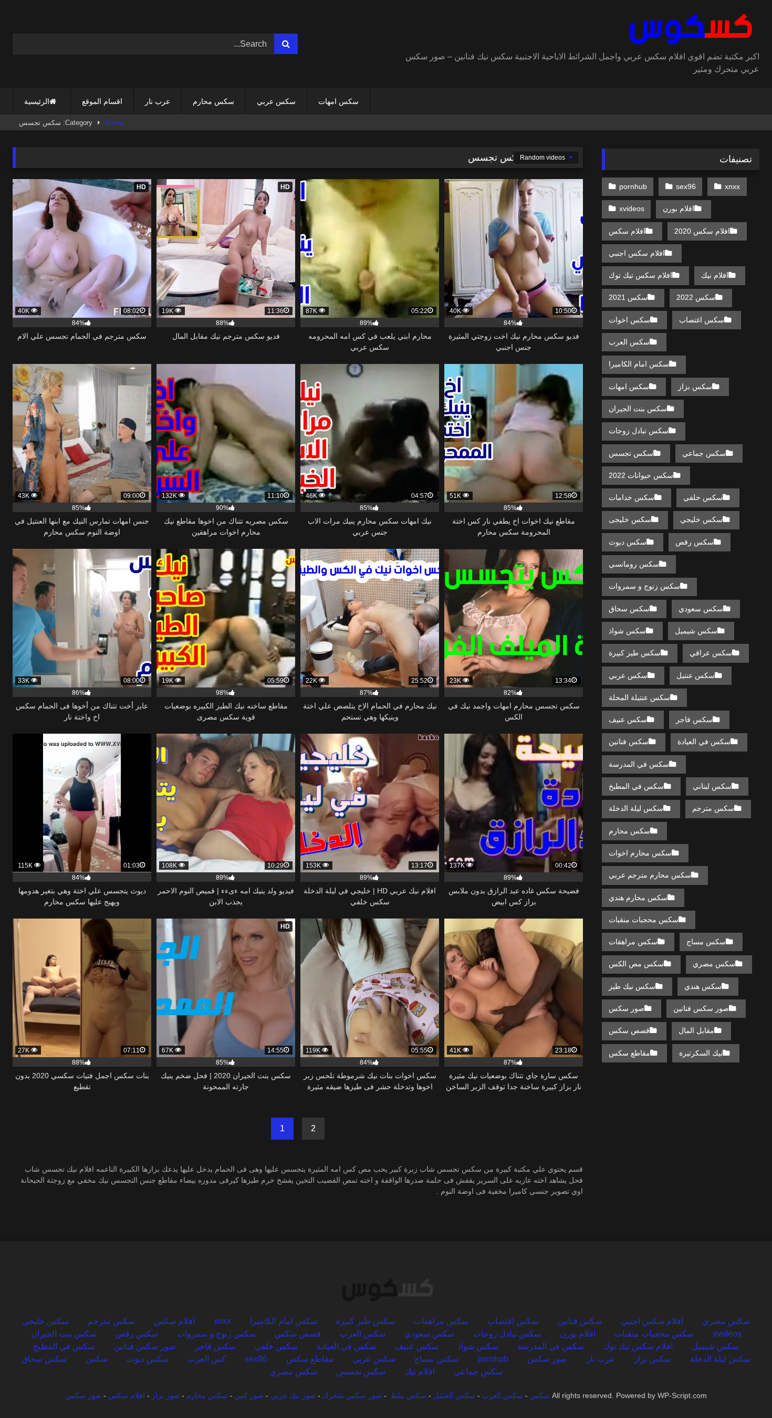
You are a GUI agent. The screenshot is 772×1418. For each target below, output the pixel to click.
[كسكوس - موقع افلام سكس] (688, 29)
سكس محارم (213, 101)
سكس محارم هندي (638, 897)
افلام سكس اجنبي (637, 253)
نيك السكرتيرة (701, 1053)
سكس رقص (694, 542)
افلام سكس (627, 231)
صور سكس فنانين (701, 1008)
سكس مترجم (713, 808)
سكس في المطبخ (636, 786)
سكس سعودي (701, 608)
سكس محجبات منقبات (644, 919)
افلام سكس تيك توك (640, 275)
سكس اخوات (629, 320)
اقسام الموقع (102, 101)
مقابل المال (696, 1030)
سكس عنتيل (695, 675)
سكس (97, 1358)
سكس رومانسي (634, 564)
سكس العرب (629, 342)
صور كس (249, 1395)
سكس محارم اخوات (640, 853)
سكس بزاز (695, 386)
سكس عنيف (628, 719)
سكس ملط (408, 1395)
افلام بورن (678, 208)
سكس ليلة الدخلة (636, 808)
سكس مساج (706, 941)
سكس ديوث (627, 542)
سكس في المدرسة (639, 764)
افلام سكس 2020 (702, 231)
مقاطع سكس (629, 1053)
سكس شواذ (627, 631)
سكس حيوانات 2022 (641, 475)
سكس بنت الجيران (638, 408)
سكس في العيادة (704, 741)
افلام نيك (714, 275)
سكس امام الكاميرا (639, 364)
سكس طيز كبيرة (635, 653)
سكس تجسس (631, 453)
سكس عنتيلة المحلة (639, 697)
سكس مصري (714, 964)
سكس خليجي (701, 519)
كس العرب (206, 1358)
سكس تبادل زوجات (639, 430)
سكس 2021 (628, 297)
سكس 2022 (695, 297)
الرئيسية (36, 101)
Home (114, 123)
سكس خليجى (630, 519)
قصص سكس (629, 1030)
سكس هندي (703, 986)
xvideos (631, 208)
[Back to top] (739, 1387)
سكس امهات (338, 101)
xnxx (732, 186)
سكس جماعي (704, 453)
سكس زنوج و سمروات (644, 586)
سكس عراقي (711, 653)
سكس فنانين (629, 741)
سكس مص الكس (636, 964)
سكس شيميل (696, 631)
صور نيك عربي (293, 1395)
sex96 (686, 186)
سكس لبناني (712, 786)
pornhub (633, 186)
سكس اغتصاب (701, 320)
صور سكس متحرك (352, 1395)
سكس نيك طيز (632, 986)
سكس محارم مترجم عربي (650, 875)
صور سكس (626, 1008)
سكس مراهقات (633, 941)
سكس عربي (276, 101)
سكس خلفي (703, 497)
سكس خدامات (631, 497)
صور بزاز (166, 1395)
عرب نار (157, 101)
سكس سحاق (629, 608)
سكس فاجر (694, 719)
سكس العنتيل (454, 1395)
